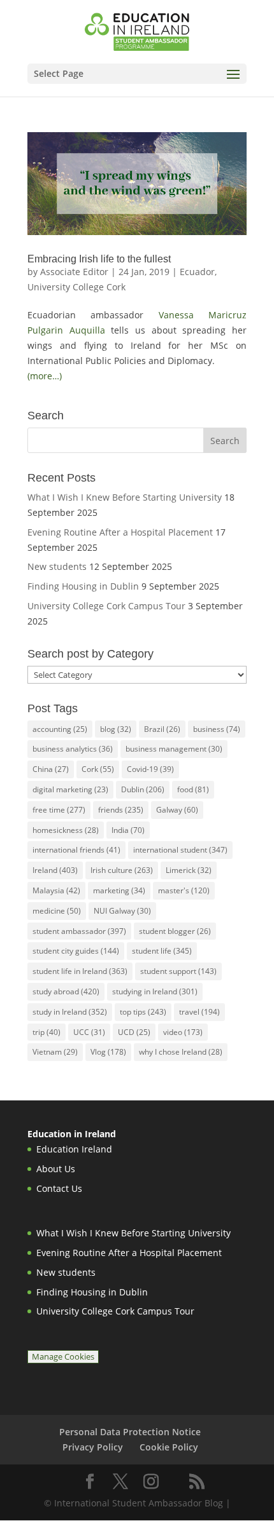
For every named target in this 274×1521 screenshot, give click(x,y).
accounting (59, 729)
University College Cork (76, 287)
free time (58, 809)
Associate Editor (74, 272)
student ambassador (79, 931)
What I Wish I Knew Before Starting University (124, 497)
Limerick (189, 870)
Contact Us (59, 1188)
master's (184, 890)
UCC (89, 1032)
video (183, 1032)
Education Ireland (74, 1149)
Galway (177, 809)
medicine (56, 910)
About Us (55, 1169)
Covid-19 (150, 769)
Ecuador (197, 272)
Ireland (55, 870)
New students (57, 566)
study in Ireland (69, 1011)
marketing (119, 890)
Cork (98, 769)
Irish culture (121, 870)
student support (178, 971)
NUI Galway (122, 910)
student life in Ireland (79, 971)
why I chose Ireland (180, 1051)
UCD (134, 1032)
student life (162, 950)
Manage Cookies (63, 1356)
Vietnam (55, 1051)
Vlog (108, 1051)
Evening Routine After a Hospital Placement (120, 532)
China (50, 769)
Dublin (142, 789)
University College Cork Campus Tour (106, 606)
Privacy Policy (92, 1447)
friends (120, 809)
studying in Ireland (155, 991)
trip (46, 1032)
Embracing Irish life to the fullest (99, 259)
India (128, 830)
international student (180, 849)
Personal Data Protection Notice (130, 1432)
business (216, 729)
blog (115, 729)
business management (174, 748)
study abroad (65, 991)
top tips (143, 1011)
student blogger (175, 931)
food (193, 789)
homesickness (65, 830)
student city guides (75, 950)
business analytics (72, 748)
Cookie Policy (169, 1447)
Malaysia (56, 890)
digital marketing (70, 789)
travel (199, 1011)
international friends (76, 849)
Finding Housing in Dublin (83, 586)
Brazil (162, 729)
